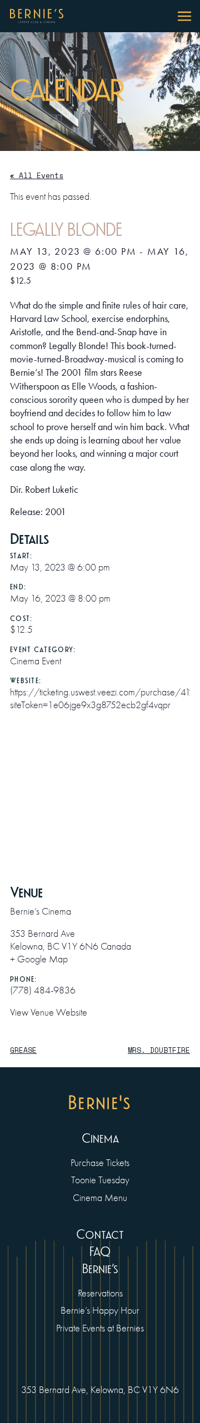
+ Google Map (39, 959)
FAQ (100, 1252)
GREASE (23, 1050)
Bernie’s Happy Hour (100, 1310)
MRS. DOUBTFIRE (159, 1050)
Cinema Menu (100, 1197)
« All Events (36, 175)
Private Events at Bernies (100, 1328)
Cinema (100, 1139)
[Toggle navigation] (184, 16)
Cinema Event (35, 661)
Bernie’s (100, 1269)
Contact (100, 1235)
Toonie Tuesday (100, 1179)
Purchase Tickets (100, 1162)
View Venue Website (48, 1012)
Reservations (100, 1293)
